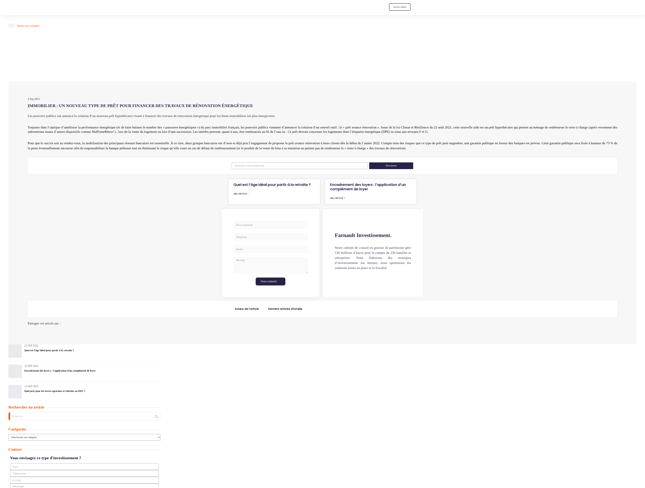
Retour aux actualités (28, 25)
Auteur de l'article (247, 309)
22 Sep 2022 (31, 345)
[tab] (247, 309)
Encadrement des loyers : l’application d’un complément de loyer (368, 186)
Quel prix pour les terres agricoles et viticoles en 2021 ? (54, 391)
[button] (400, 7)
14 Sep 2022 (31, 386)
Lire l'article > (240, 193)
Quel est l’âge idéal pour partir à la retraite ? (272, 184)
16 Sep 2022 (31, 365)
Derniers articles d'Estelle (285, 309)
